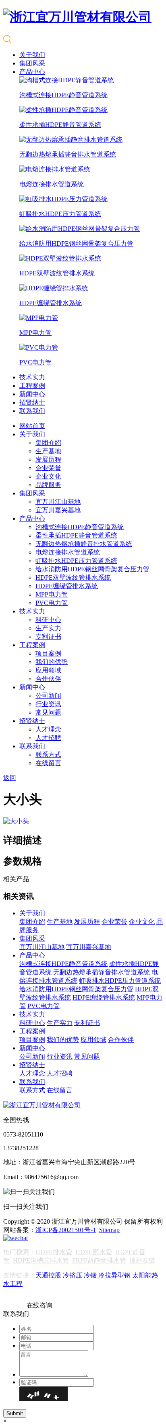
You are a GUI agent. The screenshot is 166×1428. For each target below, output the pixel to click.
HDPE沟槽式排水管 (41, 1260)
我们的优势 (51, 661)
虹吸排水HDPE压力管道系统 (76, 560)
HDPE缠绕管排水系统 (66, 586)
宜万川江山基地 (58, 501)
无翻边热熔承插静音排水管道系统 (83, 543)
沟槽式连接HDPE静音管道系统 (79, 527)
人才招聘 (48, 737)
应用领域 (48, 670)
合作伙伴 (48, 678)
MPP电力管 (51, 594)
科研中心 (48, 619)
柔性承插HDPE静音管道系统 (76, 535)
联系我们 (32, 410)
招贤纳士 (32, 402)
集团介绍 (48, 442)
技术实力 (32, 377)
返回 (9, 777)
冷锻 (90, 1275)
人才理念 (48, 729)
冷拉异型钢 (114, 1275)
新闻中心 (32, 394)
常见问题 (48, 712)
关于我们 (32, 54)
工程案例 (32, 385)
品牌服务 (48, 484)
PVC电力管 (51, 602)
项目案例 (48, 653)
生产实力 (48, 628)
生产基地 (48, 451)
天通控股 (48, 1275)
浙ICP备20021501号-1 (65, 1229)
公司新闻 (48, 695)
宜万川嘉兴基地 (58, 510)
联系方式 (48, 754)
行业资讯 (48, 704)
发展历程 (48, 459)
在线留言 (48, 763)
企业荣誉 (48, 467)
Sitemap (109, 1229)
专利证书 (48, 636)
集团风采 (32, 63)
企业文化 (48, 476)
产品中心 (32, 71)
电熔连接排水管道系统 (67, 552)
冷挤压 (72, 1275)
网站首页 (32, 425)
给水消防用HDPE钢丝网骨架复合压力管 (92, 569)
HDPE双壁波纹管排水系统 (73, 577)
